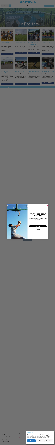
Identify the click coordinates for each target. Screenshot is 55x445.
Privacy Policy (42, 443)
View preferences (49, 440)
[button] (52, 432)
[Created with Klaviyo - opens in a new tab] (27, 240)
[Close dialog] (47, 205)
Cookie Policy (38, 443)
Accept (31, 440)
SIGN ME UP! (38, 226)
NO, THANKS (38, 229)
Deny (40, 440)
